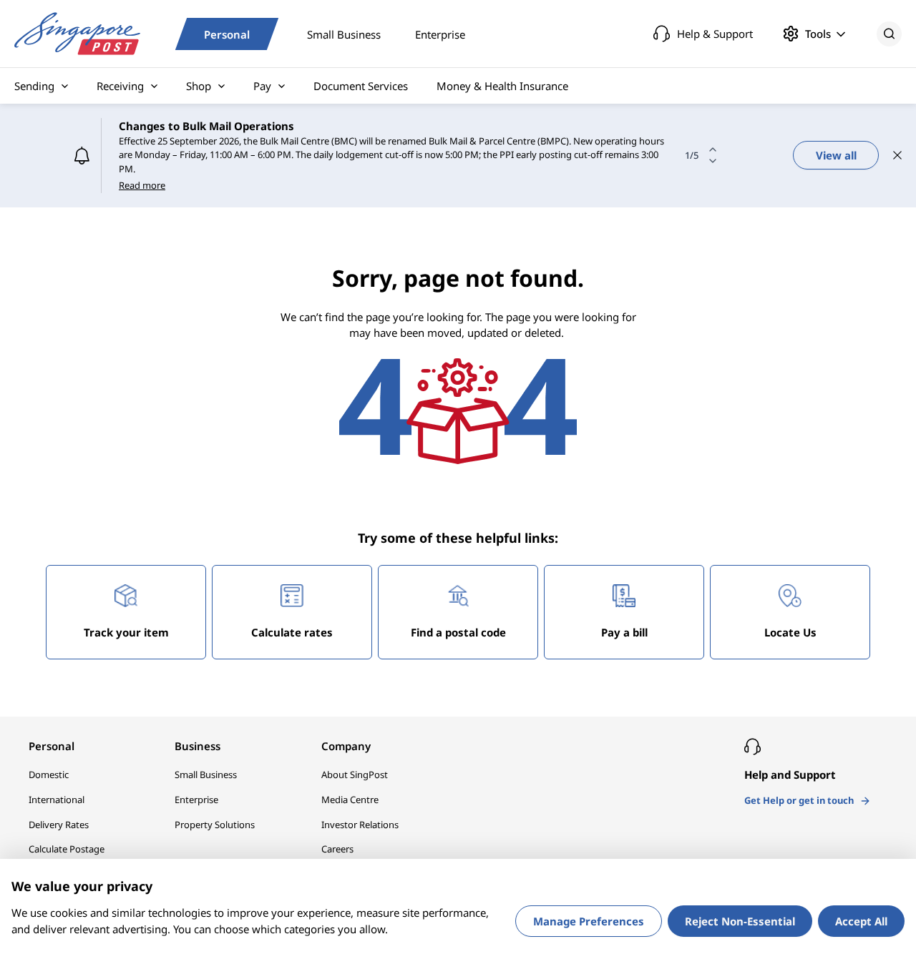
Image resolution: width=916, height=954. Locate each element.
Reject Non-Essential (740, 921)
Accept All (861, 921)
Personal (227, 33)
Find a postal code (458, 604)
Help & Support (715, 33)
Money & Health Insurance (502, 86)
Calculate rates (292, 604)
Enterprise (440, 33)
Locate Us (790, 604)
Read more (142, 163)
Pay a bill (624, 604)
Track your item (126, 604)
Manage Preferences (588, 921)
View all (836, 141)
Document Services (360, 86)
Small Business (344, 33)
